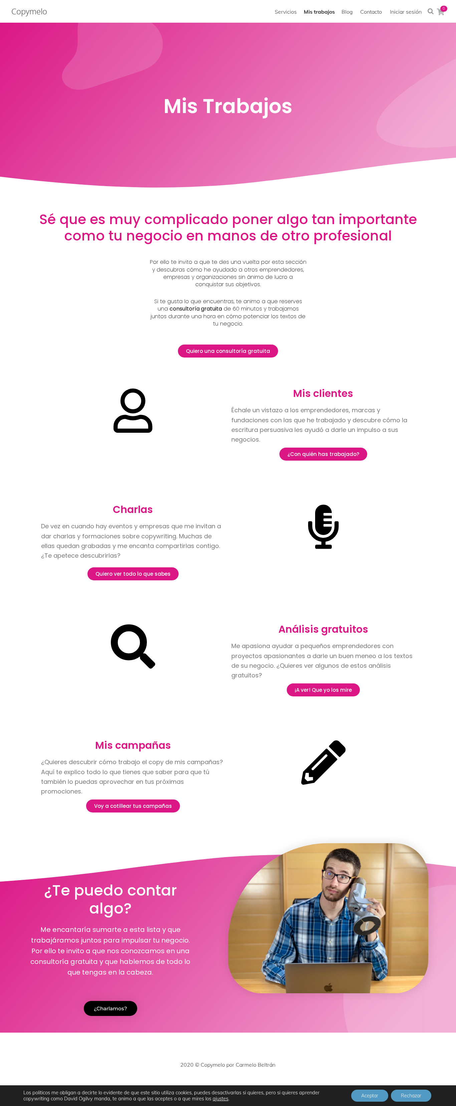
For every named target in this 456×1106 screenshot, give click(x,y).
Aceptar (369, 1096)
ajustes (220, 1099)
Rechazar (411, 1096)
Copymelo (29, 11)
